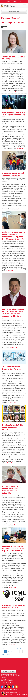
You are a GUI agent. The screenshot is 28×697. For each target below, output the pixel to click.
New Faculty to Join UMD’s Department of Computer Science (12, 427)
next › (3, 654)
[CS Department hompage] (14, 693)
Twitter (6, 686)
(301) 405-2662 (11, 684)
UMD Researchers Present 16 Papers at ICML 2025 (13, 606)
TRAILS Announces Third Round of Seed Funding (12, 368)
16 (20, 648)
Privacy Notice (13, 689)
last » (8, 654)
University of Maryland (14, 1)
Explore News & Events (14, 11)
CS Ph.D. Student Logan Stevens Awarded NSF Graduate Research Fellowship (11, 489)
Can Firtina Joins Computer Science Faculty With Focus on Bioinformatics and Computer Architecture (13, 312)
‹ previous (9, 648)
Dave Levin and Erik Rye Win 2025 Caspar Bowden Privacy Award (13, 114)
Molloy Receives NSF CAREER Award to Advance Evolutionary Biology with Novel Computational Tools (13, 235)
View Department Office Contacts (8, 671)
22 (14, 651)
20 (8, 651)
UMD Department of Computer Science (11, 6)
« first (3, 648)
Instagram (9, 686)
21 (11, 651)
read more (12, 92)
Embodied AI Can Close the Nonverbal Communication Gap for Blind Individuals (13, 548)
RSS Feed (16, 686)
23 (18, 651)
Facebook (2, 686)
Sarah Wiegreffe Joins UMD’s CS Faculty (13, 57)
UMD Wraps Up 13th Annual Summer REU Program (13, 174)
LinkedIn (13, 686)
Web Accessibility (5, 689)
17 (23, 648)
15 (17, 648)
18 (2, 651)
